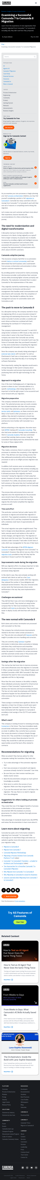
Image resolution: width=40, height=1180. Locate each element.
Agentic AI (6, 68)
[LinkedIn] (22, 1167)
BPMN (7, 430)
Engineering (6, 95)
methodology (11, 389)
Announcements (8, 108)
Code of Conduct (7, 1136)
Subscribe (23, 1107)
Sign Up (7, 158)
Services (23, 1139)
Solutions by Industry (8, 1112)
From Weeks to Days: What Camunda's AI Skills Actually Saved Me (20, 1012)
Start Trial (20, 922)
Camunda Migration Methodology (15, 853)
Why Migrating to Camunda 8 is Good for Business (20, 875)
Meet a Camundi (8, 84)
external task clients (8, 354)
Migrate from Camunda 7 (12, 850)
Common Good (25, 1152)
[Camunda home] (6, 2)
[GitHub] (36, 1167)
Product (5, 100)
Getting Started (8, 103)
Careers (23, 1136)
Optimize (21, 642)
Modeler (4, 1094)
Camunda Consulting (25, 430)
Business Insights (6, 11)
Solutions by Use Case (8, 1115)
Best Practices (25, 1097)
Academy (23, 1094)
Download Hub (25, 1115)
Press (22, 1149)
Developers (24, 1089)
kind (12, 608)
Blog (2, 44)
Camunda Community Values (10, 1139)
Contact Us (24, 1157)
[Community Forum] (27, 1167)
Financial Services (8, 76)
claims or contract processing (17, 261)
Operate (29, 635)
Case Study (6, 74)
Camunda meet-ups (8, 1129)
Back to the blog (11, 896)
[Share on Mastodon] (17, 890)
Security (4, 1099)
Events (4, 1126)
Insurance (6, 79)
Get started (8, 127)
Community (6, 98)
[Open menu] (36, 3)
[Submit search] (35, 56)
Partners (23, 1144)
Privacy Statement (31, 1175)
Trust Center (24, 1155)
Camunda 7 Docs (25, 1123)
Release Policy (6, 1105)
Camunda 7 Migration (9, 71)
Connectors (5, 726)
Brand (28, 1177)
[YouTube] (31, 1167)
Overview (5, 1089)
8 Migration (14, 869)
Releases (6, 105)
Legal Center (6, 1102)
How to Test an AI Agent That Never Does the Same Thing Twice (19, 966)
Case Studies (24, 1099)
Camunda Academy (13, 435)
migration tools (6, 554)
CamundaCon (7, 81)
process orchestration (15, 196)
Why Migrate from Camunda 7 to (15, 872)
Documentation (25, 1092)
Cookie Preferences (20, 1175)
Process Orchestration (18, 11)
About (22, 1134)
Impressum (22, 1177)
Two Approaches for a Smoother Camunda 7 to (19, 866)
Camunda (7, 869)
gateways (17, 411)
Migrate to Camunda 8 (11, 847)
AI (4, 66)
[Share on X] (3, 890)
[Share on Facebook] (8, 890)
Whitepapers (24, 1102)
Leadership (24, 1147)
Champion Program (7, 1131)
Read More (7, 980)
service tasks (5, 411)
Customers (24, 1142)
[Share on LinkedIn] (13, 890)
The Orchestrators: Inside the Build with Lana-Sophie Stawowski (20, 1058)
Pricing (4, 1097)
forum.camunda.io (20, 901)
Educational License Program (10, 1134)
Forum (4, 1124)
